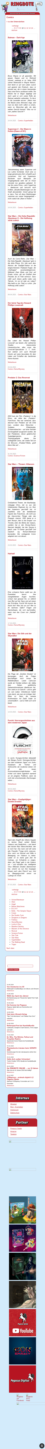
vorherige (15, 26)
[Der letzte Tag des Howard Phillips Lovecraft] (22, 322)
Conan (14, 913)
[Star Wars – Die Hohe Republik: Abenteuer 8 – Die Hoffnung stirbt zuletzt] (22, 239)
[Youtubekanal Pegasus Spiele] (22, 1336)
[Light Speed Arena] (22, 1251)
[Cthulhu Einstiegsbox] (22, 1279)
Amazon (13, 1131)
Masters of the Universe (20, 929)
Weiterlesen (12, 115)
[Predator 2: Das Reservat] (22, 397)
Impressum (14, 1110)
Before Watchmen (18, 906)
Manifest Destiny (18, 926)
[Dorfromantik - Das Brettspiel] (22, 1223)
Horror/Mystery (19, 369)
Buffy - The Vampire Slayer (21, 911)
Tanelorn (13, 1134)
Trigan (14, 944)
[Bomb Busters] (22, 1170)
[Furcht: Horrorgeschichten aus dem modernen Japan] (22, 740)
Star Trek (15, 935)
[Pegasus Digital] (22, 1392)
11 (25, 28)
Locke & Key (16, 924)
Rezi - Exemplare (16, 1107)
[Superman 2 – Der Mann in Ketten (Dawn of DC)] (22, 150)
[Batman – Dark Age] (22, 57)
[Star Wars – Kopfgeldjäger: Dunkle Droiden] (22, 821)
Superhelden (28, 121)
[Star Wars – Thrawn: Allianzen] (22, 483)
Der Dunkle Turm (18, 915)
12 (27, 28)
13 (29, 28)
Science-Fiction (19, 456)
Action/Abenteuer (18, 900)
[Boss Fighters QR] (22, 1142)
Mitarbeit (13, 1104)
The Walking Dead (18, 942)
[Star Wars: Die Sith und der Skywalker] (22, 655)
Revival (14, 931)
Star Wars (27, 295)
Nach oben (10, 948)
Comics (21, 121)
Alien (13, 902)
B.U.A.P (15, 909)
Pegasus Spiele (16, 1128)
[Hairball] (22, 573)
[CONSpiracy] (22, 1364)
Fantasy (14, 920)
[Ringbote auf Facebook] (20, 1400)
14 (32, 28)
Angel (14, 904)
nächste (14, 30)
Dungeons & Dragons (19, 918)
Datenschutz (15, 1113)
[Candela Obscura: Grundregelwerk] (22, 1308)
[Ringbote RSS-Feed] (29, 1400)
